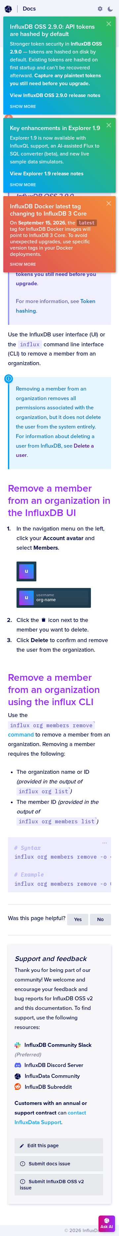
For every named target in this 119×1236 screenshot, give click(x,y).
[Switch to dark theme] (110, 9)
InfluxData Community (52, 1076)
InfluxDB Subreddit (48, 1087)
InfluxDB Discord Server (53, 1065)
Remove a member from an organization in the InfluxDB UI (59, 500)
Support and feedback (50, 958)
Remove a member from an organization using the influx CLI (54, 689)
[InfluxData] (8, 9)
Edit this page (43, 1146)
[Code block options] (104, 843)
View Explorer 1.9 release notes (46, 174)
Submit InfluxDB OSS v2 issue (52, 1185)
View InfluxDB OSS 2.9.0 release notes (55, 95)
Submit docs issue (49, 1164)
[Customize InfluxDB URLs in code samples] (100, 9)
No (100, 919)
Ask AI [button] (106, 1226)
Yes (78, 919)
